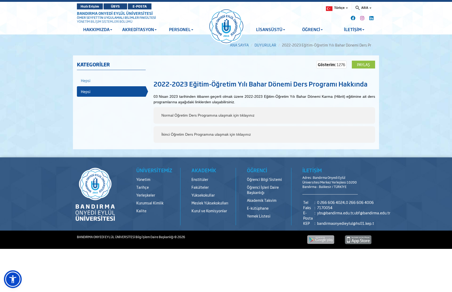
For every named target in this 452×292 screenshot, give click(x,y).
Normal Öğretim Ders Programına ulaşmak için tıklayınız (208, 115)
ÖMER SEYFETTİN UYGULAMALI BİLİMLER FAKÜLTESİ (116, 17)
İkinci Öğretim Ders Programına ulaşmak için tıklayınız (206, 134)
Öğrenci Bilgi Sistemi (264, 179)
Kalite (141, 210)
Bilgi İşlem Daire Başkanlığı (154, 236)
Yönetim (143, 179)
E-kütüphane (258, 208)
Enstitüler (199, 179)
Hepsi (86, 80)
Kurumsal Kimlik (149, 202)
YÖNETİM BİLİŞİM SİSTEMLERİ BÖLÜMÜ (104, 21)
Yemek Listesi (258, 216)
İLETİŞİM (312, 170)
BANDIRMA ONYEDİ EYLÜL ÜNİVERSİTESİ (115, 13)
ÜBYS (115, 6)
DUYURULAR (265, 45)
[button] (12, 279)
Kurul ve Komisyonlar (209, 210)
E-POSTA (140, 6)
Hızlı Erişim (90, 6)
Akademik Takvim (261, 200)
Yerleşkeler (145, 195)
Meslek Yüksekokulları (209, 202)
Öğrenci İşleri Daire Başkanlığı (263, 189)
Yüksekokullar (203, 195)
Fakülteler (200, 187)
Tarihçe (142, 187)
